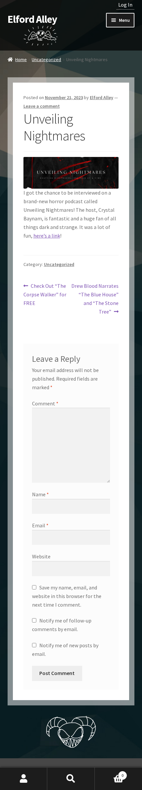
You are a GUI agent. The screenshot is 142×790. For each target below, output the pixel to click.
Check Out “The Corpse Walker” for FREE (44, 294)
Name (40, 494)
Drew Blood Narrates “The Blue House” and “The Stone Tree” (95, 298)
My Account (23, 779)
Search (70, 779)
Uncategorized (46, 59)
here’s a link (46, 235)
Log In (125, 4)
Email (40, 525)
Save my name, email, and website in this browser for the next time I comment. (66, 596)
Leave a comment (41, 106)
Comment (45, 403)
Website (41, 556)
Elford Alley (32, 19)
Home (21, 59)
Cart (109, 773)
